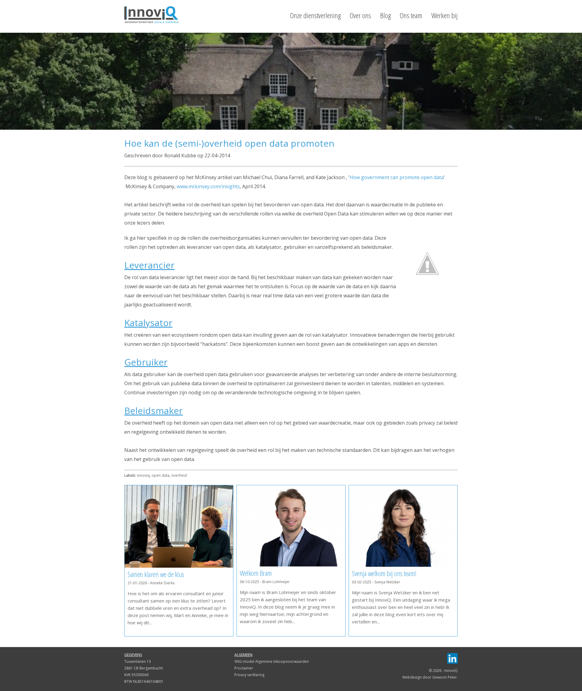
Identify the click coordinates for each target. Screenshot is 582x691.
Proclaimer (243, 668)
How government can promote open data (397, 177)
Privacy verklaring (249, 674)
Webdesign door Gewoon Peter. (430, 677)
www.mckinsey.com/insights (208, 186)
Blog (385, 15)
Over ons (360, 15)
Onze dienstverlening (315, 15)
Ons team (411, 15)
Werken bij (444, 15)
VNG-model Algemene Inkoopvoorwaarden (271, 661)
